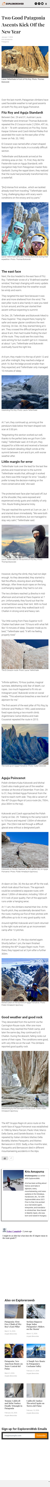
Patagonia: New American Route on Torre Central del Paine (14, 1365)
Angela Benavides (11, 1334)
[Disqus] (25, 1259)
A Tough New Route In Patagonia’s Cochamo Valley (36, 1363)
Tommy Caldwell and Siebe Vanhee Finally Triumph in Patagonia (13, 1404)
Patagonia (5, 42)
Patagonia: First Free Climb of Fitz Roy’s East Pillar (13, 1324)
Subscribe (41, 1435)
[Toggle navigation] (46, 4)
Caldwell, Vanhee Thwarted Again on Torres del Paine (35, 1403)
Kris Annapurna (7, 39)
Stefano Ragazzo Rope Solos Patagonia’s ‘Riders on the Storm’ (35, 1325)
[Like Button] (5, 1158)
